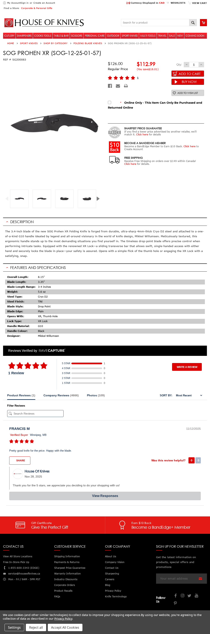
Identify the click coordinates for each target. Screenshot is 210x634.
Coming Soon (195, 35)
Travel (162, 35)
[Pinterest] (176, 603)
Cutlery (9, 35)
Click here (142, 134)
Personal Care (94, 35)
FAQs (57, 596)
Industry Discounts (65, 579)
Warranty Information (67, 573)
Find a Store (11, 8)
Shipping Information (67, 556)
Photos (96, 395)
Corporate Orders (64, 585)
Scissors (76, 35)
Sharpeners (24, 35)
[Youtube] (197, 596)
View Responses (105, 496)
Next (99, 198)
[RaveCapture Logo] (51, 350)
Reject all (36, 627)
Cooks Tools (42, 35)
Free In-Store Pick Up (16, 562)
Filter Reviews (16, 405)
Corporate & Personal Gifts (36, 8)
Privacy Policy (63, 619)
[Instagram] (183, 596)
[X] (190, 596)
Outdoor (113, 35)
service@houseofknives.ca (24, 573)
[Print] (126, 86)
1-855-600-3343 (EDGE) (23, 567)
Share (20, 460)
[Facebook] (110, 86)
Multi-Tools (147, 35)
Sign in (25, 2)
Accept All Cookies (65, 627)
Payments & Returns (66, 562)
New (180, 35)
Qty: (179, 64)
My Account (14, 2)
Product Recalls (63, 590)
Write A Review (187, 367)
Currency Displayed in (147, 2)
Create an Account (44, 2)
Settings (14, 627)
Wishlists (178, 2)
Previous (8, 198)
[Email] (118, 86)
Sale (172, 35)
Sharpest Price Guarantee (69, 567)
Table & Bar (61, 35)
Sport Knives (130, 35)
